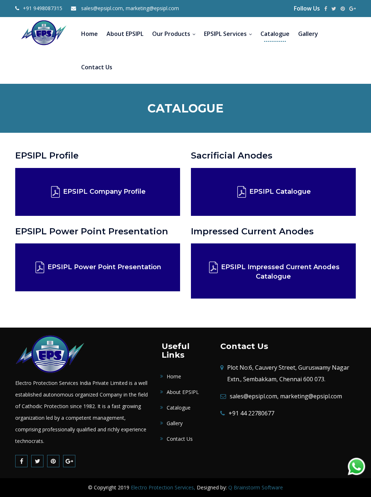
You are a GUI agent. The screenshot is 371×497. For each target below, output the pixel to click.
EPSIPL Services (225, 34)
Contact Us (96, 67)
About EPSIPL (125, 34)
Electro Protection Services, (163, 487)
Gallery (308, 34)
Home (89, 34)
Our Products (171, 34)
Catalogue (274, 34)
